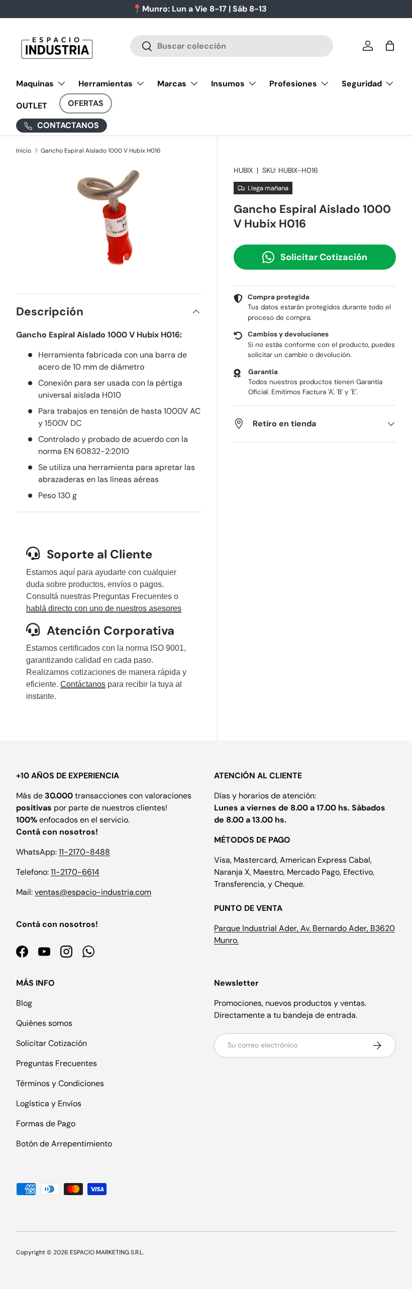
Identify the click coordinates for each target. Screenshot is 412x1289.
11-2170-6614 (75, 872)
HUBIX (243, 170)
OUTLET (31, 105)
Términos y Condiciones (60, 1083)
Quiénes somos (44, 1023)
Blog (24, 1003)
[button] (390, 46)
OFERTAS (86, 103)
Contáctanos (83, 684)
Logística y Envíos (48, 1103)
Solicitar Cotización (323, 257)
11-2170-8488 (84, 852)
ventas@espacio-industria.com (93, 892)
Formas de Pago (45, 1123)
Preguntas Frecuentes (56, 1063)
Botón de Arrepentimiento (64, 1143)
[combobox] (232, 46)
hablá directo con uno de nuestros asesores (103, 608)
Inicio (23, 151)
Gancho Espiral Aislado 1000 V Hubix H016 (101, 151)
